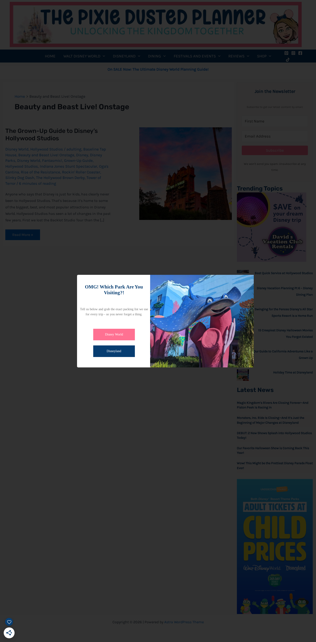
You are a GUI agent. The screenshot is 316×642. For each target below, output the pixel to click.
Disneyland (114, 351)
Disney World (114, 334)
